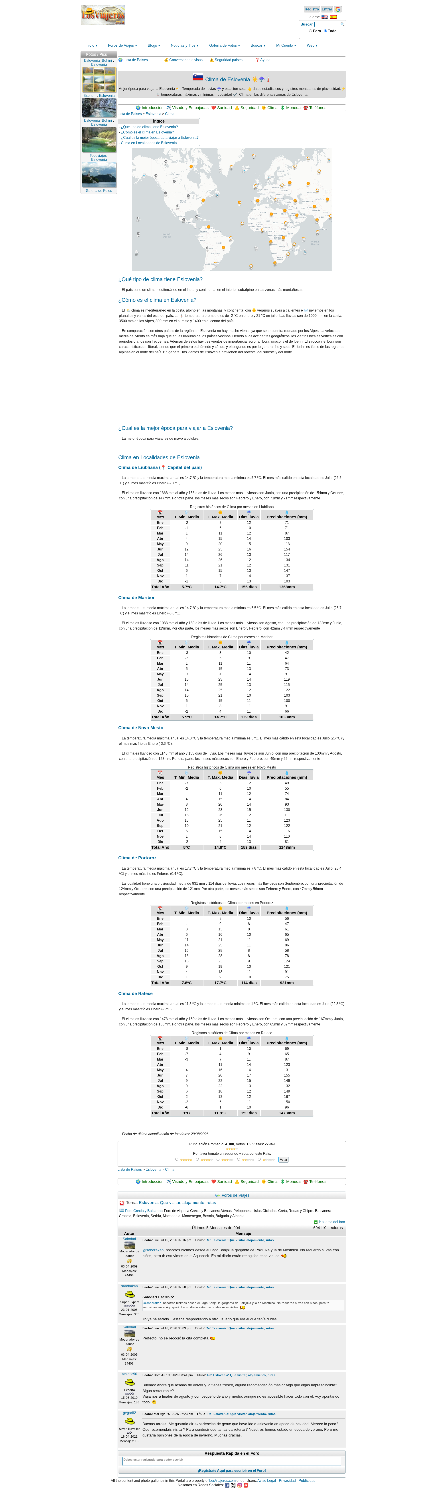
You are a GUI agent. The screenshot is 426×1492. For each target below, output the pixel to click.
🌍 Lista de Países (133, 60)
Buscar (306, 24)
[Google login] (338, 9)
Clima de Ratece (135, 993)
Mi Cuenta (284, 45)
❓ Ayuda (262, 60)
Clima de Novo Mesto (140, 727)
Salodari (129, 1239)
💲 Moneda (290, 107)
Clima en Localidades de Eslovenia (149, 143)
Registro (312, 9)
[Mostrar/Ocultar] (114, 53)
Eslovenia (153, 114)
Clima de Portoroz (137, 857)
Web (310, 45)
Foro (316, 31)
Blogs (152, 45)
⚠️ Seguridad (247, 107)
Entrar (327, 9)
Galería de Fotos (223, 45)
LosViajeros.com (222, 1480)
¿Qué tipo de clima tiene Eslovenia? (149, 127)
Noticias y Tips (183, 45)
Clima (169, 114)
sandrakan (129, 1286)
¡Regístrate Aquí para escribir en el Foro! (232, 1470)
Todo (332, 31)
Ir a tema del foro (331, 1222)
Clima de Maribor (136, 597)
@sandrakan (153, 1250)
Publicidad (307, 1480)
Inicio (89, 45)
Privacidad (287, 1480)
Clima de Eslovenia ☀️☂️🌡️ (238, 79)
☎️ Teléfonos (314, 107)
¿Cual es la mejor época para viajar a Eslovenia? (160, 137)
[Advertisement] (212, 15)
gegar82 (129, 1413)
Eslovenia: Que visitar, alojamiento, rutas (177, 1202)
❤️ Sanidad (221, 107)
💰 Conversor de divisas (183, 60)
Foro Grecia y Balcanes (143, 1211)
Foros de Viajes (121, 45)
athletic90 (129, 1374)
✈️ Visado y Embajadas (187, 107)
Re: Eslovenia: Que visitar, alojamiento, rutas (240, 1240)
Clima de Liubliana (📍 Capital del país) (160, 467)
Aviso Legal (266, 1480)
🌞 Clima (269, 107)
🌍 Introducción (150, 107)
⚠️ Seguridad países (226, 60)
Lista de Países (130, 114)
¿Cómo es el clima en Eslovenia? (147, 132)
